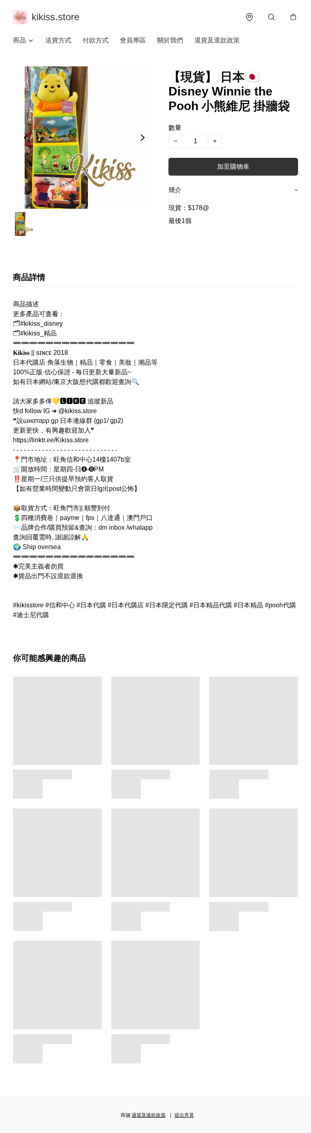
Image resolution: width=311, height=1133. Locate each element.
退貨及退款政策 (217, 40)
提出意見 (184, 1115)
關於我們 (170, 40)
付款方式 (96, 40)
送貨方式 (58, 40)
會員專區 (133, 40)
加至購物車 (233, 166)
